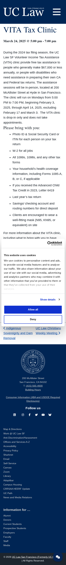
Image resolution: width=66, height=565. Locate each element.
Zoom (6, 472)
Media (6, 545)
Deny (33, 319)
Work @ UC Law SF (14, 433)
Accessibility (9, 446)
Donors (7, 520)
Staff (5, 541)
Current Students (12, 524)
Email (6, 459)
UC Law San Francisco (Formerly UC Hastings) (37, 557)
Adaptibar (8, 480)
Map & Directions (12, 429)
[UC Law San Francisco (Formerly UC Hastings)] (23, 12)
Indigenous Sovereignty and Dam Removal (18, 333)
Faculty (7, 537)
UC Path (7, 493)
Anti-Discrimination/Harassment (20, 438)
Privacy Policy (10, 450)
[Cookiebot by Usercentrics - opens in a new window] (47, 243)
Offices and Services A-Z (16, 442)
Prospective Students (14, 528)
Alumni (7, 515)
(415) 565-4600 (34, 386)
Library (7, 476)
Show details (48, 299)
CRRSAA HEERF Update (16, 489)
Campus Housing (12, 484)
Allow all (33, 309)
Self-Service (9, 463)
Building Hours (33, 389)
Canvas (7, 467)
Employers (9, 532)
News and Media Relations (17, 497)
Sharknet (8, 455)
